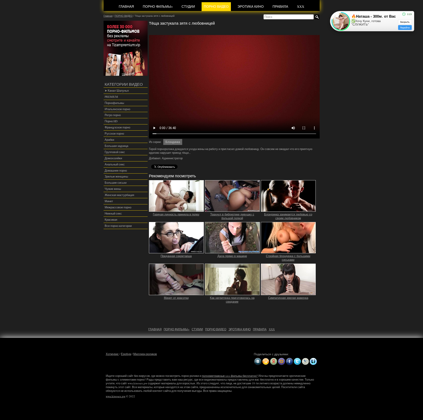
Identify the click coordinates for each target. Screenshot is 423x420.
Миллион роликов (145, 354)
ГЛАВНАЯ (126, 6)
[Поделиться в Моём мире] (281, 361)
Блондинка (172, 142)
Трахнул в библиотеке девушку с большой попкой (232, 216)
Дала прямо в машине (232, 256)
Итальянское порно (117, 109)
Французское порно (117, 127)
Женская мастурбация (119, 195)
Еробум (126, 354)
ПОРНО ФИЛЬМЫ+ (158, 6)
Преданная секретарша (176, 256)
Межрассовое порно (118, 207)
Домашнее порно (116, 170)
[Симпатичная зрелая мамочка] (288, 293)
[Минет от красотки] (176, 293)
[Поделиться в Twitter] (297, 361)
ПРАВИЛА (280, 6)
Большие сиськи (115, 183)
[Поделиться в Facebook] (289, 361)
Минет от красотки (176, 298)
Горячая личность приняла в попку (176, 214)
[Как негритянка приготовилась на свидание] (232, 293)
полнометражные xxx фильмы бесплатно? (230, 376)
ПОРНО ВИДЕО (216, 6)
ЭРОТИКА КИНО (250, 6)
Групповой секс (115, 152)
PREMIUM (111, 97)
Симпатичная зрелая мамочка (288, 298)
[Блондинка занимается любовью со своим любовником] (288, 210)
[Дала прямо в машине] (232, 251)
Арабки (109, 140)
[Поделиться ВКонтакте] (257, 361)
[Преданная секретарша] (176, 251)
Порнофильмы (114, 103)
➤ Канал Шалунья (117, 91)
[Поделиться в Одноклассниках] (265, 361)
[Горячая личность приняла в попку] (176, 210)
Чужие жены (113, 189)
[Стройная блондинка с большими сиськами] (288, 251)
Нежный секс (113, 213)
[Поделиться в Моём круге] (273, 361)
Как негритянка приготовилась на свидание (232, 299)
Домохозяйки (113, 158)
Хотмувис (112, 354)
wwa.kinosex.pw (115, 396)
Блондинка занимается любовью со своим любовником (288, 216)
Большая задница (116, 146)
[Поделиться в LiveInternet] (313, 361)
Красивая (111, 220)
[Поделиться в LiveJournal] (305, 361)
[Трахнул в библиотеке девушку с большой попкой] (232, 210)
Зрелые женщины (116, 176)
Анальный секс (115, 164)
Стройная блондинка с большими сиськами (288, 257)
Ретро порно (113, 115)
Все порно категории (118, 226)
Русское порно (114, 133)
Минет (109, 201)
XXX (300, 6)
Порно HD (111, 121)
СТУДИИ (188, 6)
